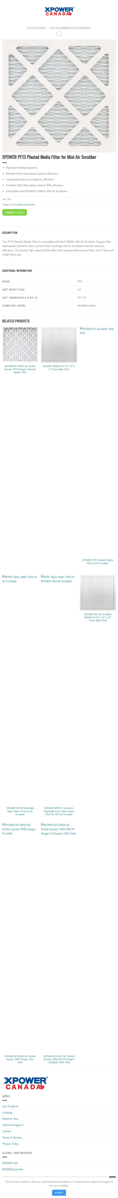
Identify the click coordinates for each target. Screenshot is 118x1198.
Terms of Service (12, 1137)
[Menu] (4, 11)
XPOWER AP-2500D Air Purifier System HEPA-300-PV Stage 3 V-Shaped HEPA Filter (58, 1059)
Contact (7, 1131)
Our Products (10, 1106)
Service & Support (12, 1125)
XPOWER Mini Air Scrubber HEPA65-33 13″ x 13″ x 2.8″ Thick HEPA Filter (97, 617)
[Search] (114, 11)
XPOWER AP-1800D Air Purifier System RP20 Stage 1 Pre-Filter (20, 1059)
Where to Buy (10, 1118)
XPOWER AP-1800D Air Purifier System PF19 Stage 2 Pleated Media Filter (20, 369)
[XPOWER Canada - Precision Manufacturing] (59, 11)
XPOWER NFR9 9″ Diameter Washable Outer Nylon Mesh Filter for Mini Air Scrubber (59, 811)
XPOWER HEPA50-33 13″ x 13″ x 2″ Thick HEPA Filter (59, 368)
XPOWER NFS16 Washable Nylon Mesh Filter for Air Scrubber (20, 811)
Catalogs (7, 1112)
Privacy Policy (10, 1144)
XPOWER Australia (12, 1169)
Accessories (36, 28)
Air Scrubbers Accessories (70, 28)
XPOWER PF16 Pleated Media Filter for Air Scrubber (97, 561)
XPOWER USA (10, 1163)
